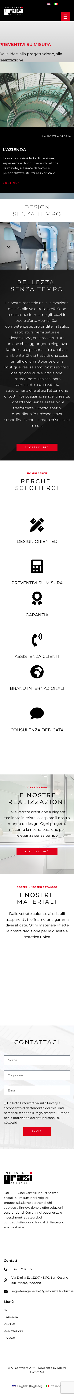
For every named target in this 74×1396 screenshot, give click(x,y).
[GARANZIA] (37, 598)
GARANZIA (37, 614)
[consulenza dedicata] (37, 713)
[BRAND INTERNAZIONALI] (37, 672)
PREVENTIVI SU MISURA (37, 582)
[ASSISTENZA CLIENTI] (37, 640)
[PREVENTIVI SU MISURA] (37, 566)
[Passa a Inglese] (48, 4)
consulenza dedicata (37, 729)
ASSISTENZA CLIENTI (37, 656)
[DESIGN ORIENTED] (37, 525)
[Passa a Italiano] (56, 4)
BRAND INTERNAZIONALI (37, 688)
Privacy (52, 1103)
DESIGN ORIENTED (37, 541)
